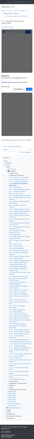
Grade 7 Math (12, 399)
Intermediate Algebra (14, 404)
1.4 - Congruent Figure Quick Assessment (16, 16)
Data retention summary (8, 435)
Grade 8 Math (12, 401)
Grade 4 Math (12, 393)
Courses (9, 11)
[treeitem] (17, 161)
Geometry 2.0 (23, 11)
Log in (30, 2)
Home (3, 11)
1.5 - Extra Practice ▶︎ (24, 152)
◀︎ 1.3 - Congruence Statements (13, 146)
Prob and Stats (12, 406)
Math (15, 11)
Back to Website (6, 432)
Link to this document (7, 27)
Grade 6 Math (12, 397)
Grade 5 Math (12, 395)
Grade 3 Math (12, 391)
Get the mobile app (6, 436)
